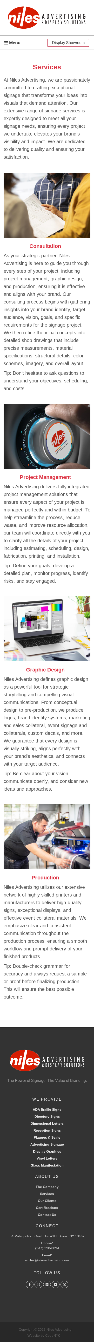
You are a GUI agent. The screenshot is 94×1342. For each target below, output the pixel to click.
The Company (47, 1187)
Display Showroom (68, 43)
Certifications (47, 1208)
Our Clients (47, 1201)
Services (47, 1194)
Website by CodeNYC (43, 1335)
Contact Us (47, 1215)
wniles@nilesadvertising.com (47, 1260)
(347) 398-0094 (47, 1245)
